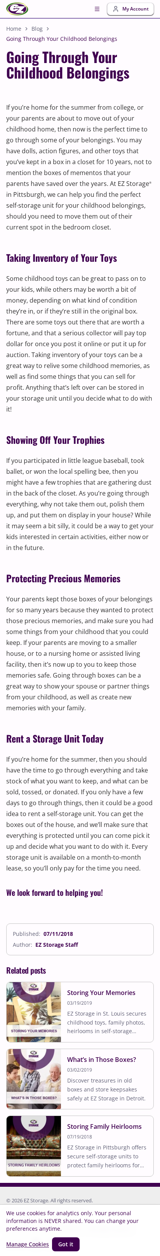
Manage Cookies (27, 1244)
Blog (37, 28)
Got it (65, 1244)
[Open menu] (97, 9)
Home (13, 28)
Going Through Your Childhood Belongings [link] (61, 38)
